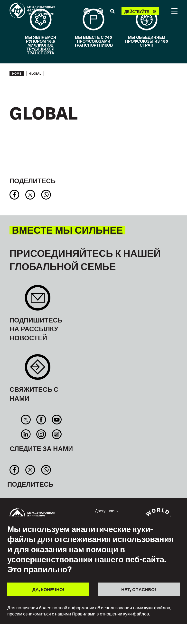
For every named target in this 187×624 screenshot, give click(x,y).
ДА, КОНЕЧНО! (48, 589)
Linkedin (26, 434)
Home (16, 73)
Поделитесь (32, 180)
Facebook (41, 419)
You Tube (56, 419)
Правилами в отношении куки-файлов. (111, 614)
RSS (56, 434)
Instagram (41, 434)
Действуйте (136, 11)
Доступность (106, 510)
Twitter (26, 419)
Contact (37, 369)
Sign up (37, 300)
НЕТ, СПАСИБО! (138, 589)
